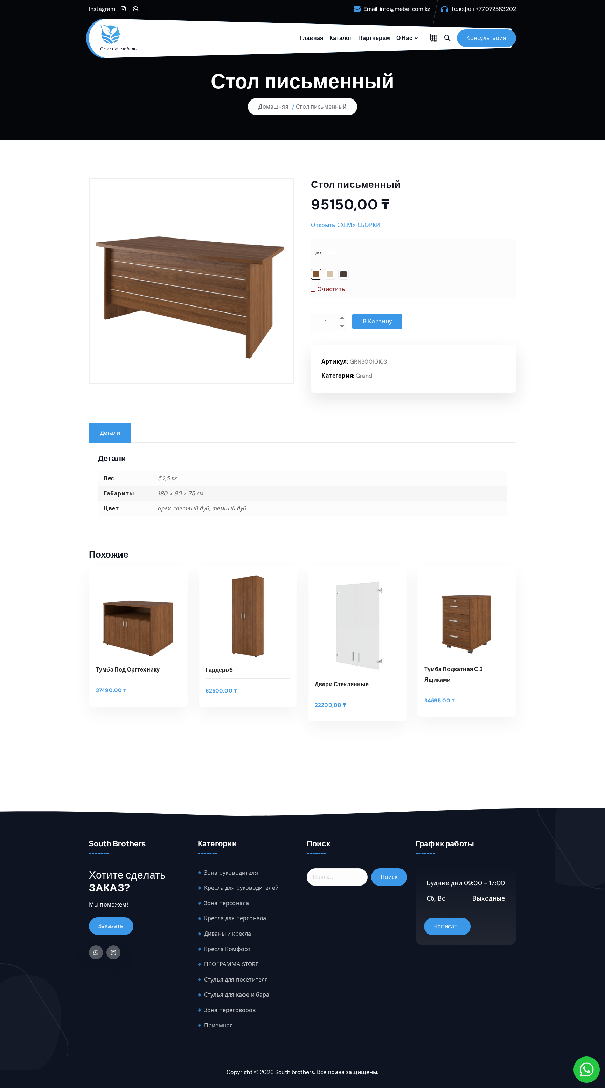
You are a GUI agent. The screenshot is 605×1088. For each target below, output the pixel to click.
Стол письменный (321, 106)
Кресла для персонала (235, 918)
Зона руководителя (231, 872)
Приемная (218, 1025)
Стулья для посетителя (236, 979)
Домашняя (273, 106)
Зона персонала (226, 903)
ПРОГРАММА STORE (231, 964)
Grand (364, 375)
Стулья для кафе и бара (237, 994)
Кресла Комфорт (227, 949)
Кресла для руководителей (241, 887)
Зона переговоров (230, 1010)
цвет (317, 253)
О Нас (404, 38)
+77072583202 (495, 9)
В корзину (377, 321)
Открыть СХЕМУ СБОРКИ (345, 225)
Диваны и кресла (227, 933)
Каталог (340, 38)
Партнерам (374, 38)
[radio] (316, 274)
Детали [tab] (110, 432)
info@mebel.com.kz (405, 9)
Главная (311, 38)
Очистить (331, 289)
